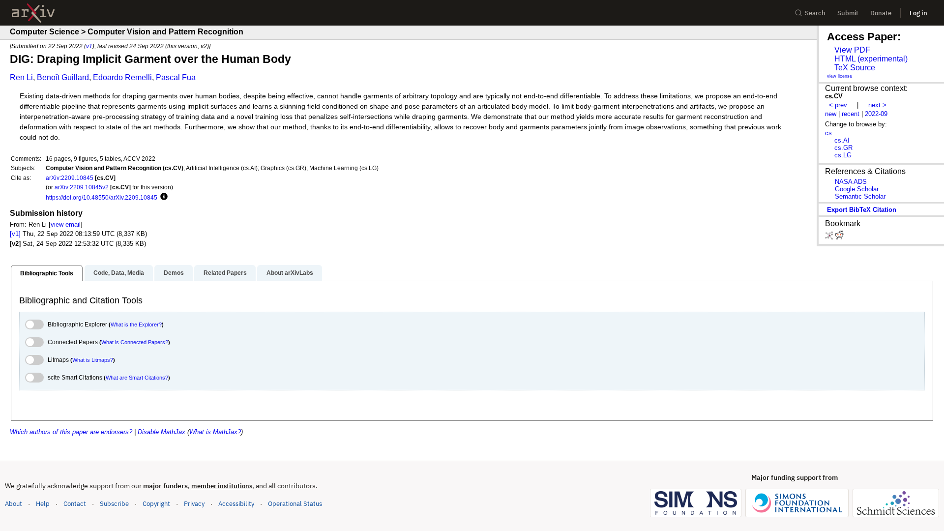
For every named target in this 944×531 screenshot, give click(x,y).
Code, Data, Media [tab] (118, 272)
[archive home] (33, 13)
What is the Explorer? (136, 324)
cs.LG (843, 155)
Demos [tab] (174, 272)
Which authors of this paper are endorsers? (71, 432)
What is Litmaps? (92, 360)
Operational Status (295, 503)
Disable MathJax (161, 432)
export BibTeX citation (861, 209)
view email (66, 224)
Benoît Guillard (63, 77)
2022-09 (876, 114)
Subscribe (114, 504)
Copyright (156, 504)
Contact (74, 504)
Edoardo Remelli (122, 77)
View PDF (852, 50)
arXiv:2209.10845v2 (82, 187)
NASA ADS (851, 181)
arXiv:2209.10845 (69, 178)
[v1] (15, 233)
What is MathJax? (215, 432)
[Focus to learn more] (162, 197)
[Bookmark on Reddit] (839, 237)
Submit (847, 13)
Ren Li (21, 77)
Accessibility (236, 504)
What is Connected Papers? (134, 342)
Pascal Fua (176, 77)
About (13, 504)
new (830, 114)
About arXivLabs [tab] (289, 272)
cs (828, 133)
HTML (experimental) (871, 59)
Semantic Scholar (860, 196)
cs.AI (842, 140)
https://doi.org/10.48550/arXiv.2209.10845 (101, 197)
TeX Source (854, 67)
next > (877, 105)
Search (815, 13)
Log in (918, 13)
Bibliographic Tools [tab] (46, 273)
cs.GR (843, 147)
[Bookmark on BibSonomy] (830, 237)
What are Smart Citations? (137, 378)
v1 (89, 46)
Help (43, 504)
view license (839, 76)
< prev (838, 105)
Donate (880, 13)
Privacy (194, 504)
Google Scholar (857, 189)
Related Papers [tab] (225, 272)
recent (850, 114)
